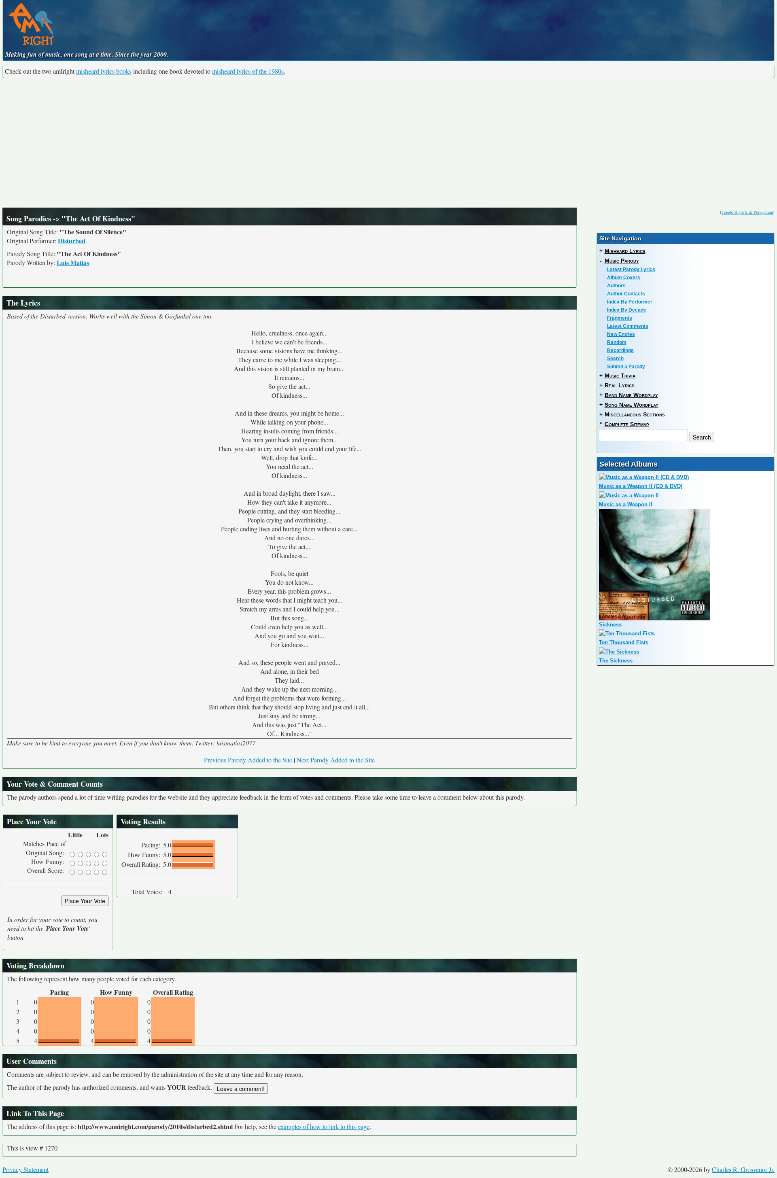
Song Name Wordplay (631, 404)
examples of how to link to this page (323, 1126)
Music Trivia (620, 375)
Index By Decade (626, 310)
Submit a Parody (626, 366)
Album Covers (623, 277)
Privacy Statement (25, 1169)
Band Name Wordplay (631, 395)
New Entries (621, 334)
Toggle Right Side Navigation (747, 212)
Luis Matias (73, 262)
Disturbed (71, 240)
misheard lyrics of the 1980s (248, 71)
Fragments (619, 318)
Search (615, 358)
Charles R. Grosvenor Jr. (743, 1169)
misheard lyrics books (104, 71)
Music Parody (622, 260)
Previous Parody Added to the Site (248, 760)
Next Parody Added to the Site (336, 760)
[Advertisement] (388, 143)
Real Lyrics (620, 385)
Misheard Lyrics (625, 251)
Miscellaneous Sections (635, 414)
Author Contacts (626, 294)
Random (616, 342)
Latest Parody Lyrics (631, 269)
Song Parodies (28, 218)
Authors (616, 286)
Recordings (620, 350)
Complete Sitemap (627, 424)
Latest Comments (627, 326)
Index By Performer (629, 302)
